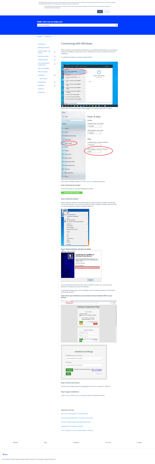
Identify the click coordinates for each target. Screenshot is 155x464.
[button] (55, 51)
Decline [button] (107, 11)
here (54, 459)
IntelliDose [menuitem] (41, 85)
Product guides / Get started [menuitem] (44, 52)
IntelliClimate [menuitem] (42, 82)
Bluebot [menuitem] (139, 442)
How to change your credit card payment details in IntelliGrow (77, 430)
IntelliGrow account (87, 181)
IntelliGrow (48, 36)
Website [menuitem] (15, 442)
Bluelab (39, 36)
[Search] (116, 25)
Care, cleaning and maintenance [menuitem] (43, 64)
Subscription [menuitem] (43, 78)
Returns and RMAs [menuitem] (43, 68)
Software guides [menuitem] (43, 60)
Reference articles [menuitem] (43, 56)
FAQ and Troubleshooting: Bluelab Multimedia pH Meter (75, 422)
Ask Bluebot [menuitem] (41, 44)
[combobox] (76, 25)
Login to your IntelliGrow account (71, 395)
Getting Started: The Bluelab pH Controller (72, 426)
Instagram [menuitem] (76, 442)
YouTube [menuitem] (108, 442)
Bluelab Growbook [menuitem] (43, 47)
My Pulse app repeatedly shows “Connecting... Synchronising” (77, 418)
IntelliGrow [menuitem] (41, 75)
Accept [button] (99, 11)
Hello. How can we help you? (50, 22)
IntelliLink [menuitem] (41, 89)
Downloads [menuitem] (41, 92)
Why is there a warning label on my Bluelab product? (74, 413)
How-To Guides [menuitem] (42, 72)
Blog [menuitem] (45, 442)
